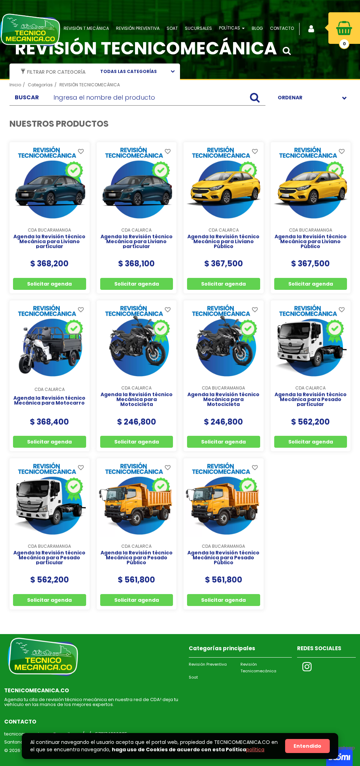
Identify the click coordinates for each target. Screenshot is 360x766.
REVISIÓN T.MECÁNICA (86, 28)
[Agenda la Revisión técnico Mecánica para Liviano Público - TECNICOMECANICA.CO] (223, 182)
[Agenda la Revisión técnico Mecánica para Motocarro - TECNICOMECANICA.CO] (49, 340)
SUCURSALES (198, 28)
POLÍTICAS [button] (230, 28)
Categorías (40, 85)
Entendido (307, 746)
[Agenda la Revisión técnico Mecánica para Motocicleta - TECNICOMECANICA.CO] (136, 340)
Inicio (15, 85)
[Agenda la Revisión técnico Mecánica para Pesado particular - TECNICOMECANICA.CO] (310, 340)
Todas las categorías (128, 71)
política (255, 749)
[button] (289, 50)
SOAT (172, 28)
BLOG (257, 28)
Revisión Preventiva (208, 664)
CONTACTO (282, 28)
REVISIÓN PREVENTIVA (138, 28)
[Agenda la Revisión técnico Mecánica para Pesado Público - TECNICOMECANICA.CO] (136, 498)
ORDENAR (290, 97)
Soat (193, 677)
